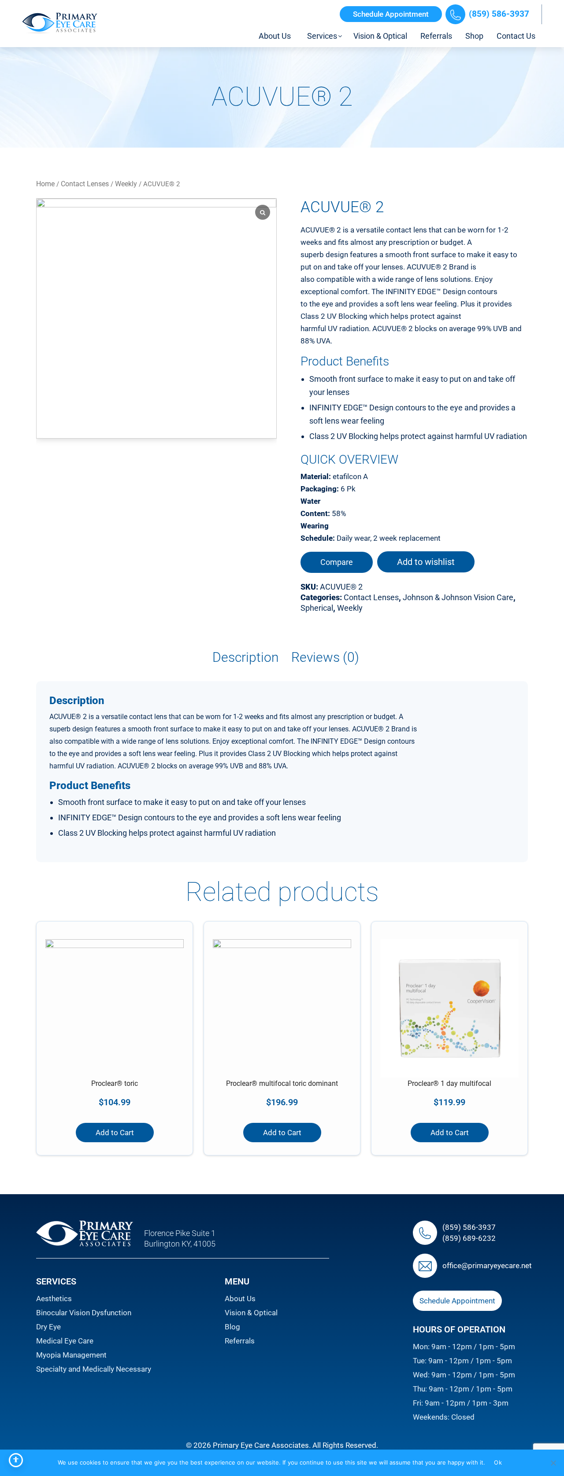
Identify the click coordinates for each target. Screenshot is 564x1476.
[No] (553, 1462)
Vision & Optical (251, 1312)
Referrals (240, 1340)
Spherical (317, 608)
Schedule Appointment (391, 14)
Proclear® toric (114, 1083)
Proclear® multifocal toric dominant (282, 1083)
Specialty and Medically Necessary (93, 1369)
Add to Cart (115, 1132)
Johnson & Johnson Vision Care (458, 597)
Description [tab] (245, 657)
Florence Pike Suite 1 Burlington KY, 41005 (179, 1238)
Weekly (126, 184)
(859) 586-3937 (499, 14)
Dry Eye (48, 1326)
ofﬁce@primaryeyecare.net (487, 1265)
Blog (232, 1326)
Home (45, 184)
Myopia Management (71, 1355)
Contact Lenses (85, 184)
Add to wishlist (426, 562)
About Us (240, 1298)
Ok (498, 1462)
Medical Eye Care (64, 1340)
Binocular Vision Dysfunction (83, 1312)
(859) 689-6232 (469, 1237)
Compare (336, 562)
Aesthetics (54, 1298)
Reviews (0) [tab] (325, 657)
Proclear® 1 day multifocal (449, 1083)
